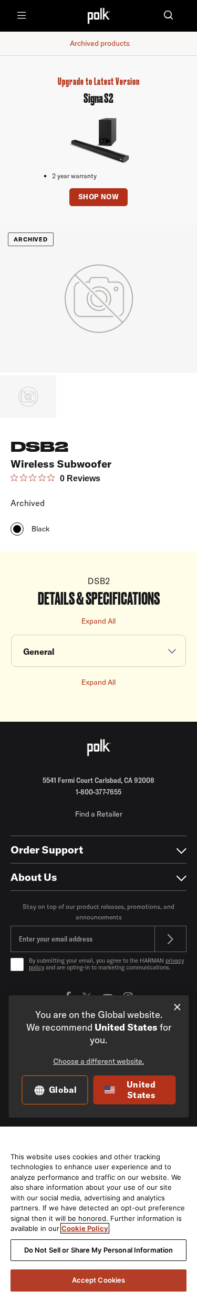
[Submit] (170, 939)
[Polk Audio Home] (98, 15)
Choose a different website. (98, 1061)
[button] (168, 16)
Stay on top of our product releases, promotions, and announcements (98, 912)
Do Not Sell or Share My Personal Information (98, 1250)
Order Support (47, 849)
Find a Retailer (98, 814)
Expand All (98, 621)
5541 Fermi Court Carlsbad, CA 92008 (98, 780)
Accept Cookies (99, 1280)
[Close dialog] (177, 1007)
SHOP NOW (98, 196)
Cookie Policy (84, 1228)
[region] (98, 1213)
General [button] (39, 651)
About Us (34, 877)
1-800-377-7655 (98, 792)
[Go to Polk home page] (98, 748)
